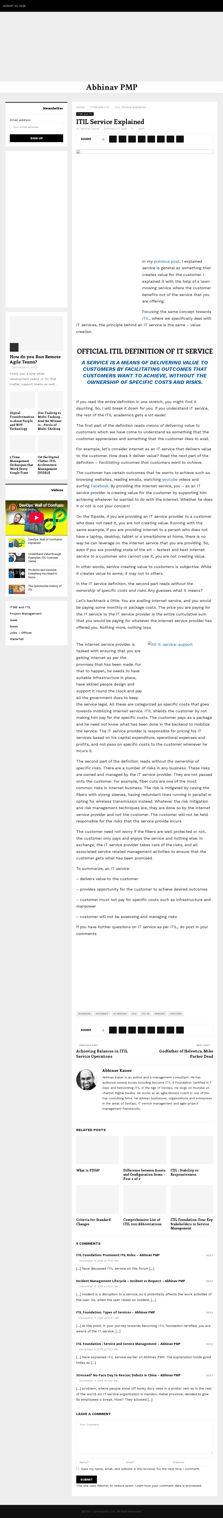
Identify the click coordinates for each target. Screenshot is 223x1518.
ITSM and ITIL (85, 114)
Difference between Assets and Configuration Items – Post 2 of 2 (144, 1174)
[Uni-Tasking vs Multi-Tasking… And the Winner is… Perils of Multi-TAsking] (50, 399)
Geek (13, 620)
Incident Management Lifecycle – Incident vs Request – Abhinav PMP (130, 1281)
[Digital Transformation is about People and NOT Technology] (22, 399)
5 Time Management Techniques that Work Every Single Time (21, 465)
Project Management (26, 613)
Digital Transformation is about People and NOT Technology (22, 420)
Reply (209, 1255)
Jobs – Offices (21, 632)
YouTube (175, 1013)
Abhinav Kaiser (90, 128)
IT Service (120, 1013)
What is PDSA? (88, 1170)
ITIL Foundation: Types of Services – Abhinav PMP (115, 1312)
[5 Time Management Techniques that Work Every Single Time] (22, 443)
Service (160, 1013)
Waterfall (17, 639)
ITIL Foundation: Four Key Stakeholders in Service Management (192, 1223)
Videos (57, 490)
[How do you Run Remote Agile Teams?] (36, 334)
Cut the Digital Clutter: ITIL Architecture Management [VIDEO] (48, 465)
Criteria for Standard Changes (93, 1221)
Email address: (20, 120)
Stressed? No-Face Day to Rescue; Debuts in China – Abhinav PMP (128, 1375)
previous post (166, 261)
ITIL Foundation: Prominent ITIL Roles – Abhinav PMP (118, 1255)
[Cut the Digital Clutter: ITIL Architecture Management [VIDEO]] (50, 443)
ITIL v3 (145, 1013)
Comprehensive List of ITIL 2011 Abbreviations (142, 1221)
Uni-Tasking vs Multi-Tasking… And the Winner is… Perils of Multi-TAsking (50, 420)
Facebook (99, 486)
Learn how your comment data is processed (168, 1485)
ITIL (145, 318)
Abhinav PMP (111, 87)
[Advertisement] (111, 46)
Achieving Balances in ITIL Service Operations (102, 1053)
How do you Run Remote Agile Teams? (35, 359)
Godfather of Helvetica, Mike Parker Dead (186, 1053)
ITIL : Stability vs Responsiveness (185, 1172)
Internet (102, 1013)
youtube (170, 479)
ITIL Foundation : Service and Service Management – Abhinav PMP (128, 1344)
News (14, 626)
